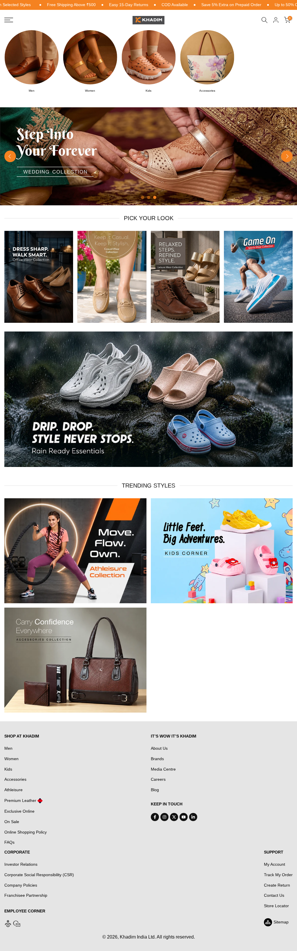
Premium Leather (20, 800)
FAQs (9, 842)
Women (11, 758)
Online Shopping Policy (25, 832)
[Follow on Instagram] (164, 817)
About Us (159, 748)
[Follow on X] (174, 817)
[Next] (287, 156)
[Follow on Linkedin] (193, 817)
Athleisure (13, 789)
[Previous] (10, 156)
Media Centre (163, 769)
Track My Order (278, 874)
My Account (274, 864)
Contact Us (274, 895)
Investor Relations (20, 864)
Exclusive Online (19, 811)
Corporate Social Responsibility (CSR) (39, 874)
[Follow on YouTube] (184, 817)
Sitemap (281, 922)
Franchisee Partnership (25, 895)
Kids (8, 769)
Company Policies (20, 885)
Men (8, 748)
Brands (157, 758)
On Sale (11, 821)
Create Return (277, 885)
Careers (158, 779)
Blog (155, 789)
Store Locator (276, 905)
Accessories (15, 779)
